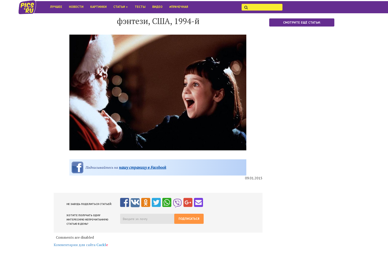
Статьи (120, 7)
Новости (76, 7)
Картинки (98, 7)
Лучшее (56, 7)
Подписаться (189, 219)
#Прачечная (178, 7)
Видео (157, 7)
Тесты (140, 7)
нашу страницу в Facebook (142, 167)
